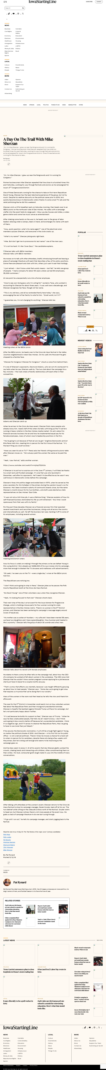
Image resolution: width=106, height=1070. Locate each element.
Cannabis (18, 29)
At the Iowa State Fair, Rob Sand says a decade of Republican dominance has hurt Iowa (85, 417)
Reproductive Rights (9, 1058)
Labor (6, 46)
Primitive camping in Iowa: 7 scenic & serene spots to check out (81, 999)
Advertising (8, 93)
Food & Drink (20, 65)
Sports (7, 55)
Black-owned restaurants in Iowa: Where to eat (84, 315)
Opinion (18, 79)
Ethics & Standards (8, 1065)
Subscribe (89, 1)
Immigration (8, 43)
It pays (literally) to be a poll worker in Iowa (84, 283)
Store (6, 84)
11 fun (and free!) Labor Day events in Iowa (84, 271)
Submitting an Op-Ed (96, 1045)
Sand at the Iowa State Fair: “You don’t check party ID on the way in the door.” (85, 384)
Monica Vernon (9, 842)
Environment (20, 38)
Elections (7, 38)
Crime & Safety (22, 1040)
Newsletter (19, 82)
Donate (99, 1)
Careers (25, 1065)
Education (19, 36)
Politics (18, 48)
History (7, 67)
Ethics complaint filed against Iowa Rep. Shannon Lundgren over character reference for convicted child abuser (13, 922)
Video (6, 79)
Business (7, 29)
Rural (17, 51)
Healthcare (8, 41)
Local (39, 105)
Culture (7, 65)
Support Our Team (95, 1043)
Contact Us (8, 89)
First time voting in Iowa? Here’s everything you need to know (82, 974)
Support (18, 1065)
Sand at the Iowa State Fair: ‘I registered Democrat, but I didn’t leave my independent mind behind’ (85, 367)
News (17, 67)
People (7, 70)
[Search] (23, 8)
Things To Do (20, 70)
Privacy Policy (33, 1065)
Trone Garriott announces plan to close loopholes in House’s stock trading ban (90, 258)
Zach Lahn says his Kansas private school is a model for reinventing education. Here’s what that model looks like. (14, 909)
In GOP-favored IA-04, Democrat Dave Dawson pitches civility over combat (85, 401)
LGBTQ (18, 46)
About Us (8, 82)
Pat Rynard (6, 158)
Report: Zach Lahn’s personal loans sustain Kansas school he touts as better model (46, 909)
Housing (18, 41)
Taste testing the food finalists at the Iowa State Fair (84, 351)
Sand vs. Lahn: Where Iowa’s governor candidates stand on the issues (46, 921)
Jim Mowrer (8, 847)
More (76, 1035)
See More (100, 940)
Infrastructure (20, 43)
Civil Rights (8, 31)
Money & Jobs (9, 48)
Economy (8, 36)
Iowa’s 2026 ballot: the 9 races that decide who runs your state (82, 1012)
